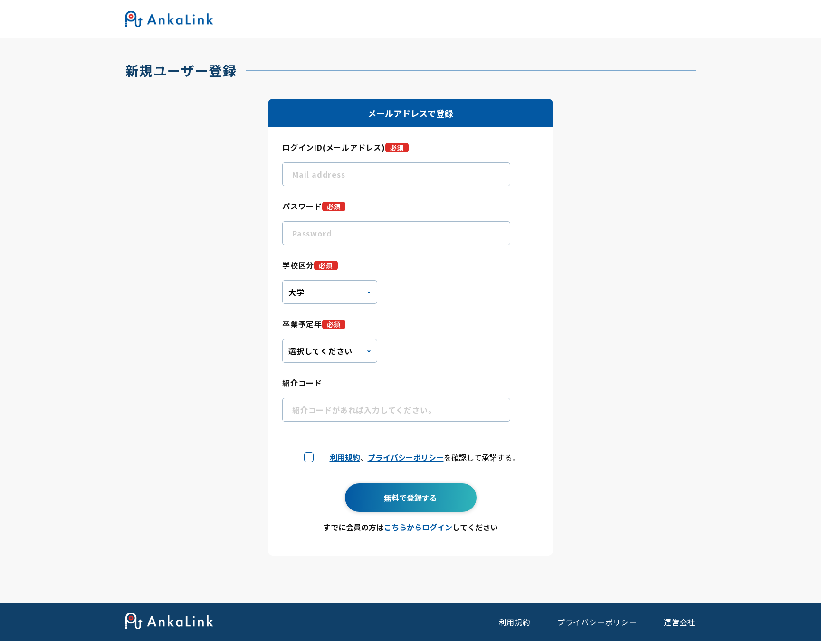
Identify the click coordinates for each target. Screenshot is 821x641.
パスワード (311, 206)
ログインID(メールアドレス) (343, 147)
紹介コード (302, 382)
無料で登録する (410, 497)
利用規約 (345, 457)
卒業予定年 (311, 324)
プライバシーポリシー (406, 457)
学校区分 (307, 265)
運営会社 (680, 622)
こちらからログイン (418, 527)
